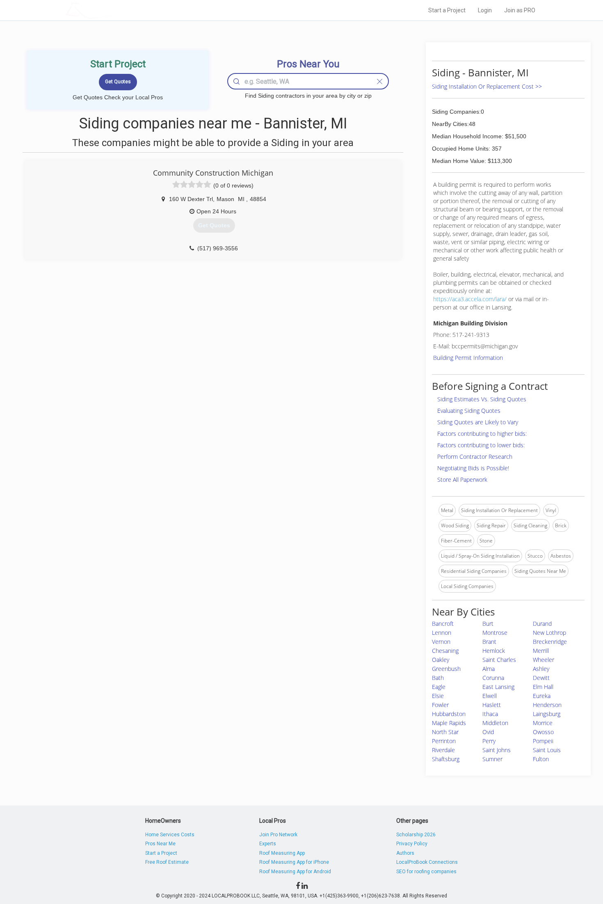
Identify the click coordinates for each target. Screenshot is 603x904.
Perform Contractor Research (474, 456)
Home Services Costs (169, 835)
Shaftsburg (445, 759)
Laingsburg (546, 714)
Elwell (489, 696)
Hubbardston (449, 714)
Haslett (491, 705)
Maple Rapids (449, 723)
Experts (267, 844)
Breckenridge (550, 641)
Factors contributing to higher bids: (482, 433)
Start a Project (447, 10)
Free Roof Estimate (167, 862)
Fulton (541, 759)
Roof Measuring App (282, 853)
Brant (489, 641)
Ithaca (490, 714)
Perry (489, 741)
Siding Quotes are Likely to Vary (477, 422)
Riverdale (443, 750)
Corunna (493, 678)
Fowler (440, 705)
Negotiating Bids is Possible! (473, 468)
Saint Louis (547, 750)
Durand (542, 623)
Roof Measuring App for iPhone (294, 862)
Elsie (438, 696)
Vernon (441, 641)
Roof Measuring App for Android (295, 871)
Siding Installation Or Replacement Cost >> (487, 86)
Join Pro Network (278, 835)
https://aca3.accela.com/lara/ (470, 299)
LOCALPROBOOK (113, 10)
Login (485, 10)
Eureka (541, 696)
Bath (438, 678)
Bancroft (443, 623)
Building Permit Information (468, 358)
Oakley (440, 660)
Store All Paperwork (462, 479)
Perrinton (444, 741)
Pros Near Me (160, 844)
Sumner (492, 759)
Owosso (543, 732)
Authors (405, 853)
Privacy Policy (411, 844)
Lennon (441, 632)
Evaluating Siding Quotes (468, 410)
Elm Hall (543, 687)
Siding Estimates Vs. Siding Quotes (481, 399)
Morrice (543, 723)
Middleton (495, 723)
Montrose (494, 632)
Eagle (438, 687)
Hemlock (493, 651)
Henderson (547, 705)
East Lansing (498, 687)
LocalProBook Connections (427, 862)
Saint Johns (496, 750)
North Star (445, 732)
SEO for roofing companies (426, 871)
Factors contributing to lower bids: (481, 445)
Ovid (488, 732)
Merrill (541, 651)
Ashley (541, 669)
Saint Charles (499, 660)
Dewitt (541, 678)
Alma (488, 669)
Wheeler (543, 660)
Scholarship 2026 (416, 835)
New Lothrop (549, 632)
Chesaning (445, 651)
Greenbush (446, 669)
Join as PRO (519, 10)
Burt (487, 623)
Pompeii (543, 741)
